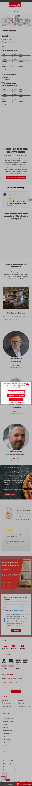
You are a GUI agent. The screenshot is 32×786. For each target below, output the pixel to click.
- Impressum (10, 402)
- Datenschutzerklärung (19, 402)
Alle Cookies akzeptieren (16, 399)
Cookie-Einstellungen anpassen (16, 392)
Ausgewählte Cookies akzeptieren (16, 395)
